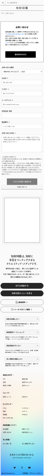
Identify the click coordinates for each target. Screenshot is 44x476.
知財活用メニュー (27, 432)
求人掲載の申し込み (28, 443)
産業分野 (25, 379)
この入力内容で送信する (22, 182)
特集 (4, 411)
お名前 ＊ (5, 78)
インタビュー (25, 408)
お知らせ (24, 396)
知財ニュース (7, 396)
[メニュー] (3, 2)
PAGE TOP (21, 187)
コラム (5, 408)
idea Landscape (8, 417)
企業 (4, 382)
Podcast (24, 414)
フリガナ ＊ (5, 89)
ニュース (6, 393)
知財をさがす (7, 375)
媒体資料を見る (20, 54)
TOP (2, 13)
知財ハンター (26, 429)
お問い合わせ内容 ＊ (9, 133)
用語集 (5, 414)
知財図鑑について (9, 425)
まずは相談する (22, 286)
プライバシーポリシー (35, 473)
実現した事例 (7, 385)
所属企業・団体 (7, 111)
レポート (24, 411)
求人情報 (6, 439)
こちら (7, 42)
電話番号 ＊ (6, 122)
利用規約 (25, 473)
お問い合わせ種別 (8, 67)
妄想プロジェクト (27, 382)
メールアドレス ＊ (7, 100)
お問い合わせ (7, 432)
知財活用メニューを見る (22, 293)
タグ (4, 379)
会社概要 (6, 429)
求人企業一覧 (7, 443)
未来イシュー (26, 385)
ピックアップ (7, 404)
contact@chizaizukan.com (15, 34)
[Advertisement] (22, 220)
